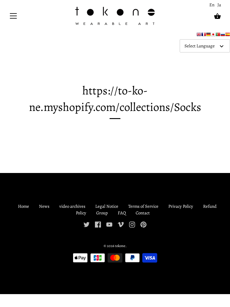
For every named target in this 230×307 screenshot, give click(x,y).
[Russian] (222, 35)
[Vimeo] (121, 224)
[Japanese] (213, 35)
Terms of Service (143, 206)
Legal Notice (106, 206)
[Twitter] (87, 224)
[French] (203, 35)
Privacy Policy (180, 206)
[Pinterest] (143, 224)
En (211, 5)
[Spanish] (227, 35)
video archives (72, 206)
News (44, 206)
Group (102, 213)
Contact (143, 213)
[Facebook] (98, 224)
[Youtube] (109, 224)
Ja (219, 5)
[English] (198, 35)
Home (23, 206)
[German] (208, 35)
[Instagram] (132, 224)
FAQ (122, 213)
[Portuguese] (218, 35)
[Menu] (13, 17)
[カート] (217, 16)
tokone (120, 245)
